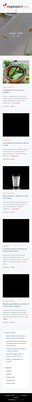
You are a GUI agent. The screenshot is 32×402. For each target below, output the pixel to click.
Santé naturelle (9, 87)
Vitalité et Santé (9, 301)
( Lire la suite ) (16, 103)
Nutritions (7, 140)
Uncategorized (10, 380)
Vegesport (18, 395)
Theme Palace (20, 399)
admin (13, 106)
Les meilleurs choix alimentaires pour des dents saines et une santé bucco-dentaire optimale (16, 343)
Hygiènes (6, 246)
